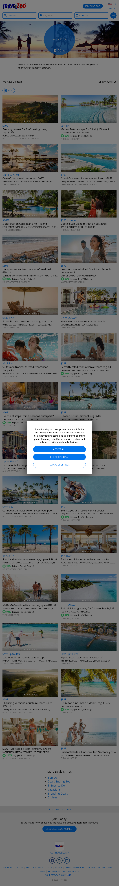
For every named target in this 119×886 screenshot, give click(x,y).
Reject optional (59, 456)
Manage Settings (59, 464)
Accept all (59, 449)
